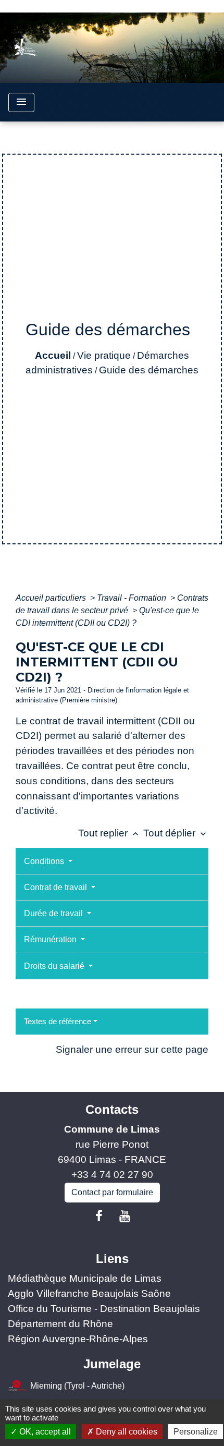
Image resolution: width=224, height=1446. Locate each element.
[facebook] (99, 1216)
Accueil (53, 355)
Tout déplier (175, 833)
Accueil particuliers (52, 597)
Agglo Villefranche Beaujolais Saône (89, 1293)
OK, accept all (44, 1431)
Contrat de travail (56, 887)
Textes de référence (57, 1021)
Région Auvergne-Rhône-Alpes (78, 1338)
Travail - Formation (132, 597)
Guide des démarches (148, 369)
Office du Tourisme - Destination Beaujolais (104, 1308)
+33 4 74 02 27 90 (112, 1174)
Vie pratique (104, 355)
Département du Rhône (60, 1323)
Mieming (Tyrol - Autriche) (77, 1385)
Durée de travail (54, 913)
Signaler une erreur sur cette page (132, 1049)
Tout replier (109, 833)
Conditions (45, 861)
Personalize (195, 1431)
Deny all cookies (125, 1431)
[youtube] (125, 1216)
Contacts (112, 1109)
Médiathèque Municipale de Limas (84, 1278)
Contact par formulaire (112, 1192)
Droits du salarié (55, 966)
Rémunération (51, 939)
